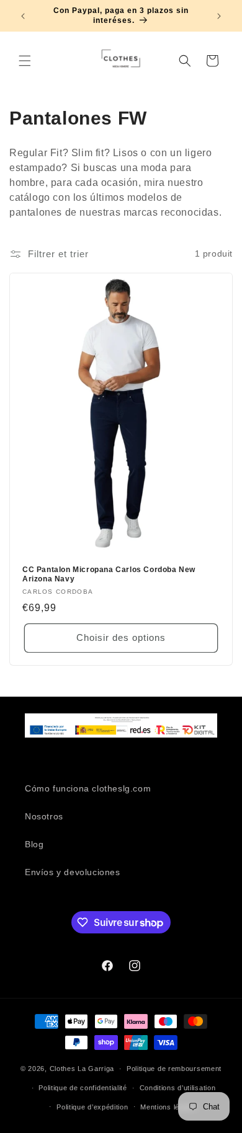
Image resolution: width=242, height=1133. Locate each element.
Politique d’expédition (92, 1107)
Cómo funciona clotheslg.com (88, 788)
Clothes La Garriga (82, 1068)
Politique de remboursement (174, 1068)
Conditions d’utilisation (178, 1087)
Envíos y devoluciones (72, 872)
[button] (24, 60)
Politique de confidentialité (82, 1087)
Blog (34, 844)
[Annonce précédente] (23, 16)
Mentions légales (168, 1107)
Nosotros (44, 816)
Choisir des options (121, 637)
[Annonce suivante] (219, 16)
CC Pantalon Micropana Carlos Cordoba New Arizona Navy (108, 574)
